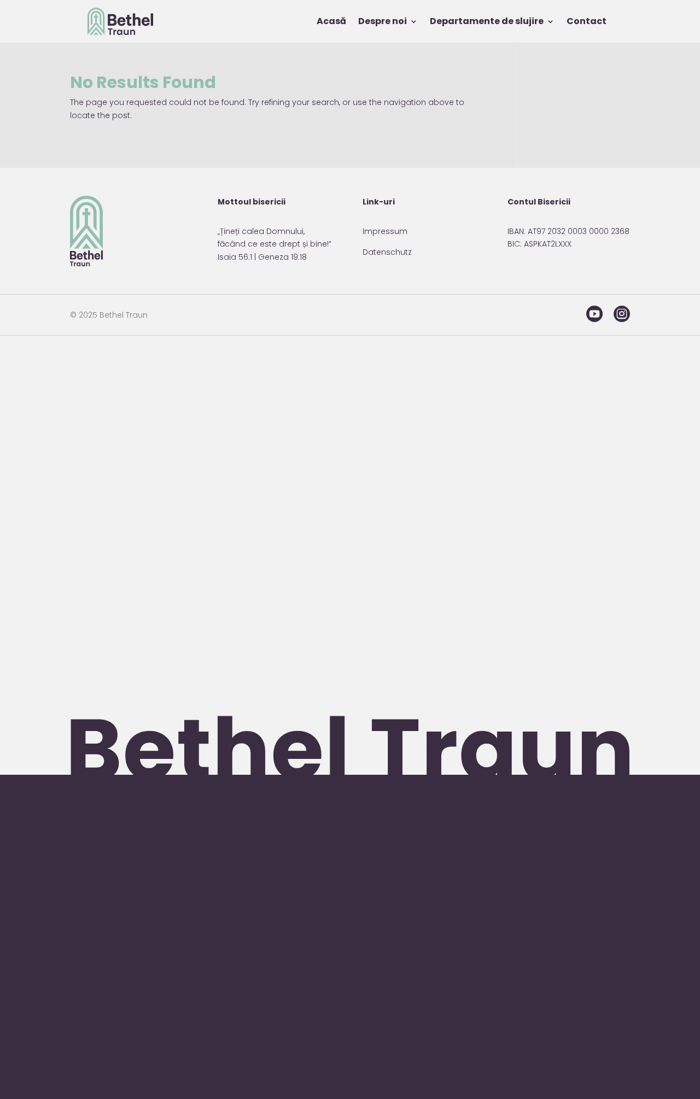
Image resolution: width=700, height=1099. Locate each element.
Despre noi (382, 21)
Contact (586, 21)
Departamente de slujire (487, 21)
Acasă (331, 21)
